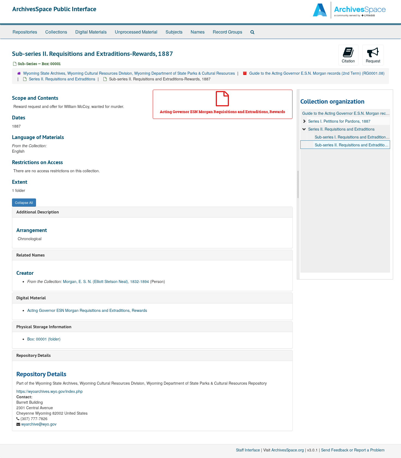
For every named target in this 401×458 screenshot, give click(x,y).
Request (373, 61)
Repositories (25, 32)
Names (198, 32)
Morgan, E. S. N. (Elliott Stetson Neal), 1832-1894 (106, 281)
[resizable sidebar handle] (298, 184)
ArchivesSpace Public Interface (54, 9)
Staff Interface (248, 450)
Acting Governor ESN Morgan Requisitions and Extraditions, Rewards (87, 310)
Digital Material (31, 298)
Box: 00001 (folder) (44, 339)
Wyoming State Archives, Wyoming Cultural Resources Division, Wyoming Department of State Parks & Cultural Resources (129, 73)
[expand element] (304, 121)
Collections (56, 32)
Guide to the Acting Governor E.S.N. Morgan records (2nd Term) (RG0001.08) (317, 73)
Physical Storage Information (43, 327)
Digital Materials (91, 32)
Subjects (174, 32)
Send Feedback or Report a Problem (353, 450)
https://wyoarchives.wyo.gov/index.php (49, 391)
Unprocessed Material (136, 32)
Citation (348, 61)
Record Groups (227, 32)
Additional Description (37, 212)
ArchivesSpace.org (287, 450)
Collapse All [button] (24, 202)
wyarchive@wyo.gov (38, 424)
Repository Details (33, 355)
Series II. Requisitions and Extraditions (62, 79)
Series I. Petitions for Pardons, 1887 (339, 121)
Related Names (30, 255)
